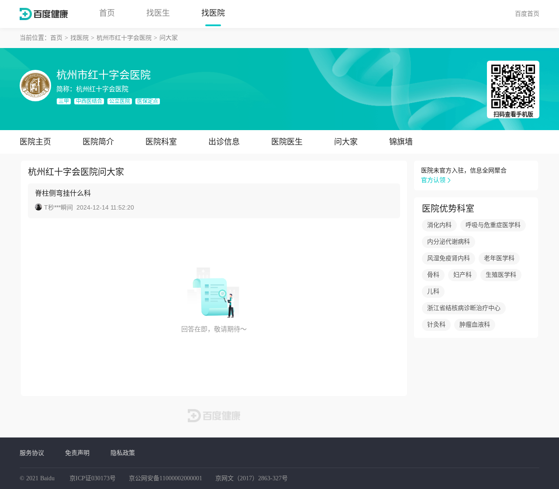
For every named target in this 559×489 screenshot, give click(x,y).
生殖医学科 (501, 275)
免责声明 (77, 452)
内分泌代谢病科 (448, 241)
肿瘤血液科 (474, 324)
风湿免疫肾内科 (448, 258)
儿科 (433, 291)
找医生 (158, 13)
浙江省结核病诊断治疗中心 (463, 308)
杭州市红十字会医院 (124, 37)
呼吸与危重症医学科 (493, 225)
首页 (107, 13)
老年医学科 (499, 258)
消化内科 (439, 225)
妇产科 (462, 275)
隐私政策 (122, 452)
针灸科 (436, 324)
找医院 (213, 13)
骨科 (433, 275)
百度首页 (527, 13)
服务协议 (32, 452)
